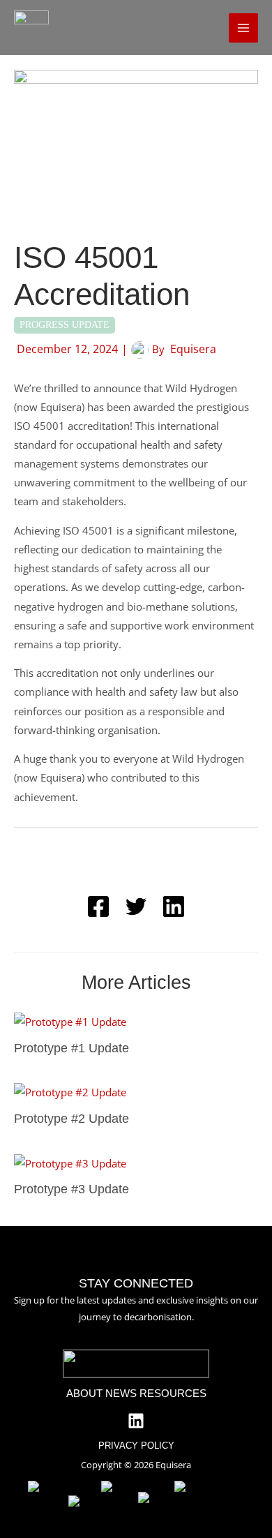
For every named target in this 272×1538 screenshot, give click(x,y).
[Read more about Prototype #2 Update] (70, 1091)
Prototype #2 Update (71, 1118)
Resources (172, 1393)
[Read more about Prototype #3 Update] (70, 1162)
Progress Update (64, 325)
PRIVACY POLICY (136, 1445)
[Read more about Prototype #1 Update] (70, 1021)
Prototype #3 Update (71, 1188)
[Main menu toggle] (243, 28)
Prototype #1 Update (71, 1047)
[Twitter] (136, 906)
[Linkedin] (173, 906)
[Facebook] (98, 906)
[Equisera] (31, 27)
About (84, 1393)
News (121, 1393)
